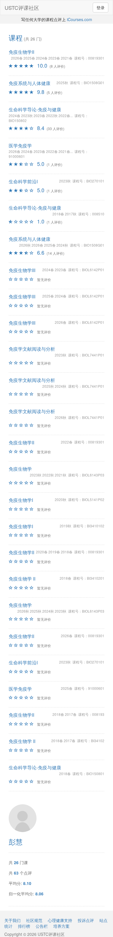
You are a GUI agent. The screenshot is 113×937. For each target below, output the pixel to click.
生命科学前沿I (23, 181)
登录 (100, 7)
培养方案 (61, 926)
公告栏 (42, 926)
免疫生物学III (22, 270)
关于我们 (12, 920)
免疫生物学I (21, 500)
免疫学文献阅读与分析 (32, 348)
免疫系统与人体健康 (29, 83)
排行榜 (24, 926)
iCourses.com (79, 19)
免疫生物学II (21, 52)
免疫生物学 (20, 468)
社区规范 (34, 920)
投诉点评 (86, 920)
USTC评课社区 (22, 7)
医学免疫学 (20, 145)
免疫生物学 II (22, 578)
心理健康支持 (60, 920)
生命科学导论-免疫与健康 (35, 109)
